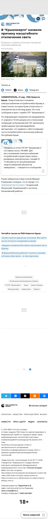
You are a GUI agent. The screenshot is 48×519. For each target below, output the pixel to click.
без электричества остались (20, 184)
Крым (26, 285)
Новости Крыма (36, 285)
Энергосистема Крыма (23, 277)
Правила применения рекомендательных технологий (19, 454)
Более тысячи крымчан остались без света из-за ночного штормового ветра (24, 239)
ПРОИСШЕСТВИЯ (31, 414)
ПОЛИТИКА (6, 414)
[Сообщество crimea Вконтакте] (15, 395)
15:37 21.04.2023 (7, 49)
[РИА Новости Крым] (10, 24)
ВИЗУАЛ (43, 414)
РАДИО (31, 422)
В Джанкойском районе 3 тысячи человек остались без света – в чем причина (23, 255)
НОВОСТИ (6, 422)
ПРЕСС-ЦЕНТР (19, 422)
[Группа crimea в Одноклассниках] (34, 395)
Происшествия (13, 289)
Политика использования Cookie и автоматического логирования (16, 446)
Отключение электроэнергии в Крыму (24, 281)
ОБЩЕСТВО (18, 414)
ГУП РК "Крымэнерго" (13, 285)
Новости (37, 289)
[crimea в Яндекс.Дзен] (25, 395)
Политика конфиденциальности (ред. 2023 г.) (20, 450)
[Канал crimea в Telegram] (6, 395)
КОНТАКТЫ (42, 422)
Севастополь (26, 289)
